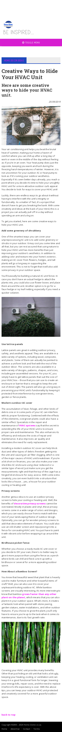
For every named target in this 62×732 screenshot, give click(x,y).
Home (4, 729)
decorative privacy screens (30, 503)
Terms (36, 729)
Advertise (15, 729)
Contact (26, 729)
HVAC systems (27, 425)
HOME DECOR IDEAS (14, 60)
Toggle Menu (32, 42)
